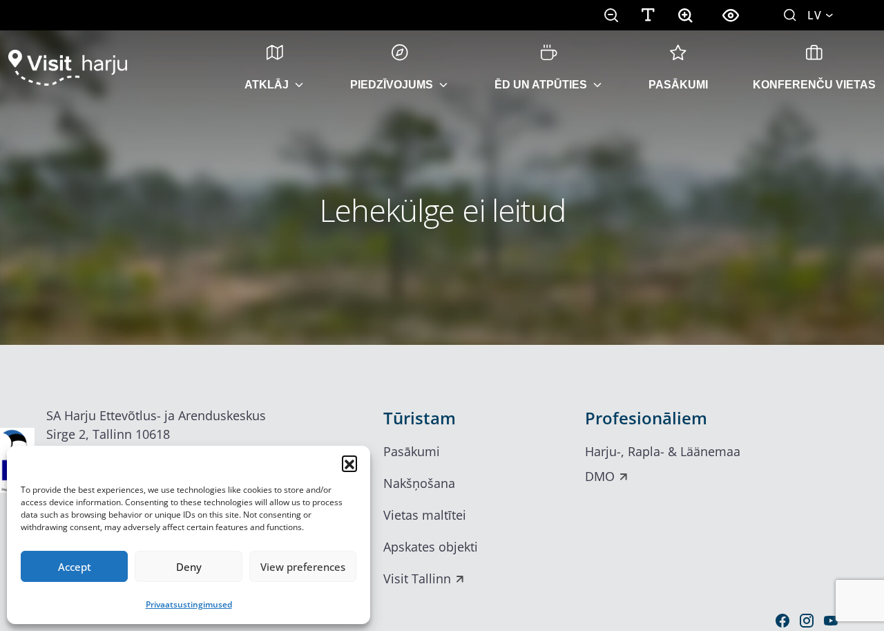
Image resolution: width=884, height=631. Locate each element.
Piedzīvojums (391, 85)
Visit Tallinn (417, 578)
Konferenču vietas (814, 85)
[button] (349, 463)
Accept (74, 567)
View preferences (302, 567)
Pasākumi (678, 85)
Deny (189, 567)
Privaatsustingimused (189, 604)
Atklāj (266, 85)
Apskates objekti (430, 546)
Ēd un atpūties (540, 85)
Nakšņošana (419, 483)
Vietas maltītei (424, 515)
